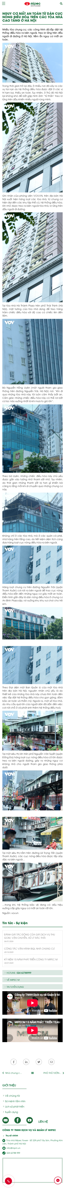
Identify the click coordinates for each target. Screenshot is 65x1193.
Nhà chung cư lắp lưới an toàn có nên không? (13, 1072)
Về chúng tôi (12, 1095)
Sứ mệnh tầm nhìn (15, 1101)
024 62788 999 (13, 1152)
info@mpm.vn (13, 1147)
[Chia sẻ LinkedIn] (26, 1061)
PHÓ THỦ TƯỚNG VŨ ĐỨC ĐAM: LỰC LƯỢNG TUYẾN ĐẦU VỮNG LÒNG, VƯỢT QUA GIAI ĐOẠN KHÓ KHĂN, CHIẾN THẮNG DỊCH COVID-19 (52, 1072)
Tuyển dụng (11, 1111)
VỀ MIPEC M (13, 979)
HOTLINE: (19, 972)
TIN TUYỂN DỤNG (15, 986)
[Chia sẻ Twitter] (39, 1061)
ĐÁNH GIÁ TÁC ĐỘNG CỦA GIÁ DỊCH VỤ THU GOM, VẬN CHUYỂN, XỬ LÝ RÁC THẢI (29, 936)
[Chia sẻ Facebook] (13, 1061)
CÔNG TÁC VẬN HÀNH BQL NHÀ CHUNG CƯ (29, 948)
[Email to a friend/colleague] (51, 1061)
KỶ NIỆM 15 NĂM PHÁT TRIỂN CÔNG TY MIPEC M (31, 959)
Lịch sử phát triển (14, 1106)
